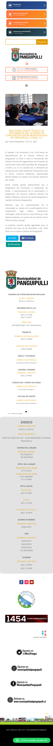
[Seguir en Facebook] (21, 582)
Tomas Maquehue (16, 141)
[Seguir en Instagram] (26, 582)
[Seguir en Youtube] (32, 582)
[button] (31, 740)
